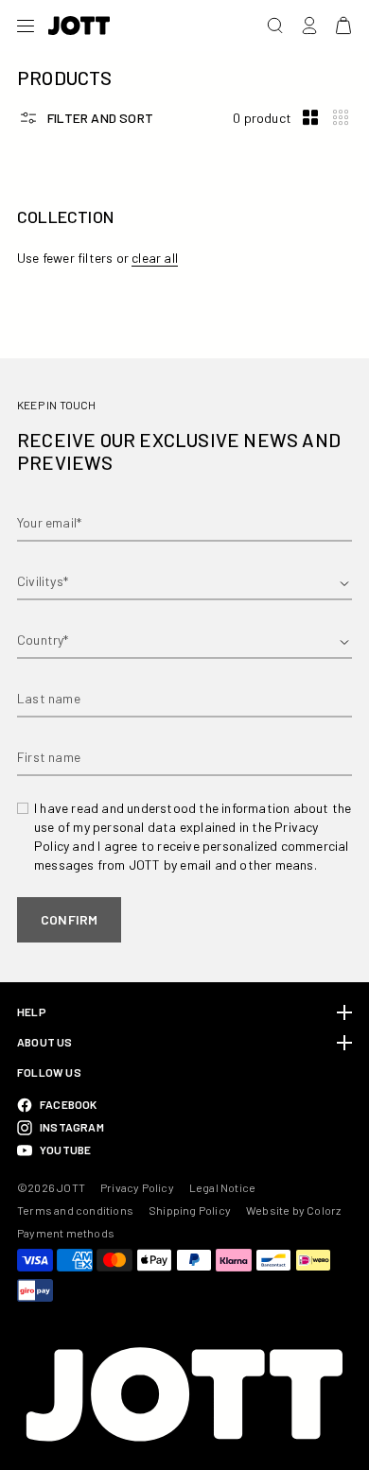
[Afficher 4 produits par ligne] (340, 118)
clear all (155, 258)
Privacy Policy (137, 1187)
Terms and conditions (75, 1210)
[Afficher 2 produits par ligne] (310, 118)
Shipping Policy (190, 1210)
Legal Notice (222, 1187)
